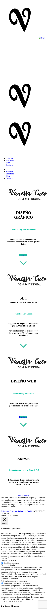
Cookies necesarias (11, 563)
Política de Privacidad (9, 511)
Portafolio (23, 417)
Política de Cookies (25, 511)
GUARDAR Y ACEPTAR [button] (12, 601)
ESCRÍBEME (23, 495)
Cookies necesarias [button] (8, 560)
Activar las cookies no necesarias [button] (14, 581)
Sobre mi (23, 255)
